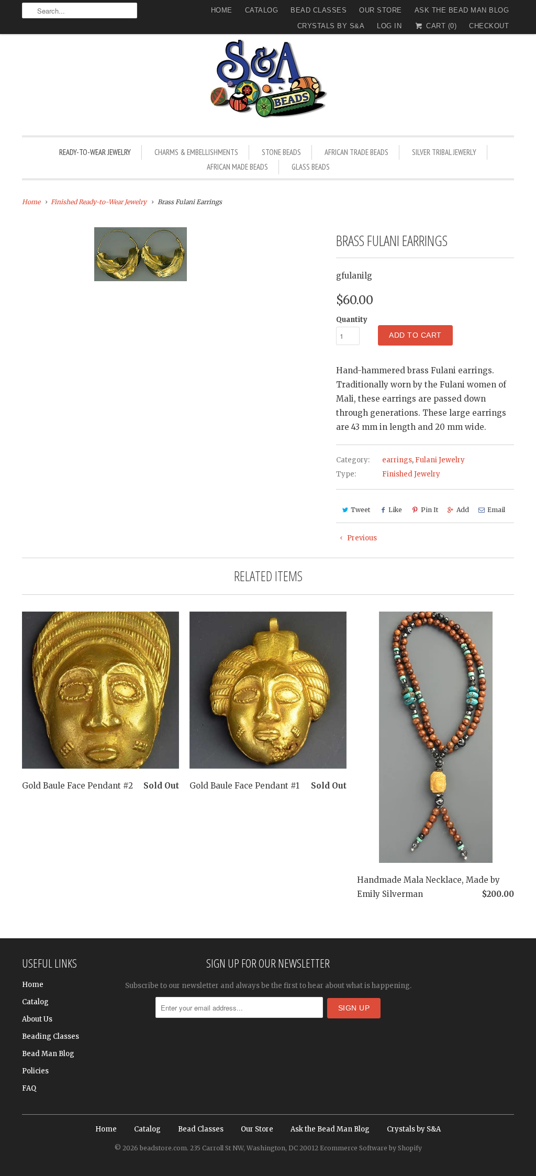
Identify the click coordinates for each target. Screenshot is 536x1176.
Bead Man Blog (48, 1053)
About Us (37, 1019)
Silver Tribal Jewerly (444, 152)
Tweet (360, 510)
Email (496, 510)
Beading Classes (50, 1036)
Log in (389, 26)
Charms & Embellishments (196, 152)
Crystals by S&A (331, 26)
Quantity (351, 319)
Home (221, 10)
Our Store (380, 10)
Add (462, 510)
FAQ (29, 1088)
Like (395, 510)
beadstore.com (163, 1148)
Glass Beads (311, 167)
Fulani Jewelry (440, 460)
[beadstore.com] (268, 81)
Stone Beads (281, 152)
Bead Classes (319, 10)
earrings (397, 460)
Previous (361, 538)
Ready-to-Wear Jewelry (95, 152)
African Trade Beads (356, 152)
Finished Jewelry (411, 474)
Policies (35, 1071)
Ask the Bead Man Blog (462, 10)
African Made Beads (237, 167)
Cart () (440, 26)
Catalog (261, 10)
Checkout (489, 26)
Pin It (429, 510)
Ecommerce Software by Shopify (371, 1148)
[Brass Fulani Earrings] (140, 254)
